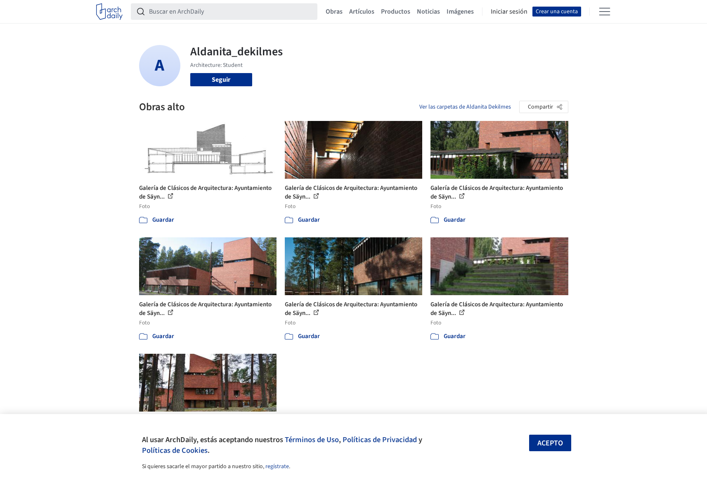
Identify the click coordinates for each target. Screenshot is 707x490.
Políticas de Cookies (175, 450)
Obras (334, 11)
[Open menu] (604, 11)
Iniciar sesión (509, 11)
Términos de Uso (312, 439)
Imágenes (460, 11)
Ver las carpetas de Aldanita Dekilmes (465, 107)
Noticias (428, 11)
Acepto (550, 443)
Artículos (361, 11)
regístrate (277, 466)
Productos (395, 11)
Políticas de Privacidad (380, 439)
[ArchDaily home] (109, 11)
